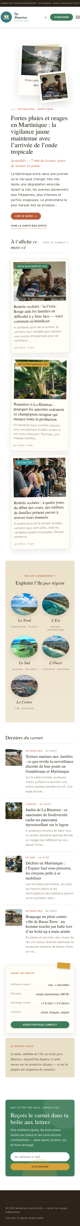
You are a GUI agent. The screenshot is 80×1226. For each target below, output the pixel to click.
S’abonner (61, 17)
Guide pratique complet (40, 1024)
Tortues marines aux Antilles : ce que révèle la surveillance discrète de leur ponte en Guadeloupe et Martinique (49, 764)
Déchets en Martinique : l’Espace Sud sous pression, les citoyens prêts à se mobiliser (48, 870)
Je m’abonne (40, 1166)
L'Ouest (31, 804)
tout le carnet (56, 242)
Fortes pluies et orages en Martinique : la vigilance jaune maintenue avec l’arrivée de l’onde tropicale (39, 134)
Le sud (30, 857)
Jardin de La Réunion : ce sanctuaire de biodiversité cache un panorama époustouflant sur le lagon (47, 817)
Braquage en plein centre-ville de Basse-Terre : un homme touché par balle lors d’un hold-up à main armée (49, 924)
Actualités (34, 751)
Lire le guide (26, 216)
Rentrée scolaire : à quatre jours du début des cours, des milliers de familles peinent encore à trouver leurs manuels (39, 509)
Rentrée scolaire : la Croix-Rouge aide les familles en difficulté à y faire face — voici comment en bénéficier (38, 313)
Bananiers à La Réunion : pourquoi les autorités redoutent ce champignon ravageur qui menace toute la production (39, 411)
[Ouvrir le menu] (78, 17)
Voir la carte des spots (29, 225)
